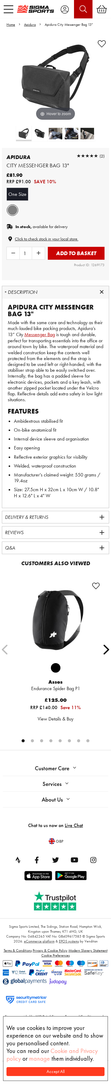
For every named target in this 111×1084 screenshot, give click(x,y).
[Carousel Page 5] (60, 740)
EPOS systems (69, 941)
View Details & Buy (55, 719)
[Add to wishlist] (101, 44)
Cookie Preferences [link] (55, 955)
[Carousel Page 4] (51, 740)
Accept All (56, 1071)
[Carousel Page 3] (41, 740)
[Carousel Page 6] (69, 740)
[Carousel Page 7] (78, 740)
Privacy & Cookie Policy (50, 950)
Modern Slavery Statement (88, 950)
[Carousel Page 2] (32, 740)
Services (52, 784)
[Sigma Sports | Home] (35, 9)
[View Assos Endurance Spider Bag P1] (55, 620)
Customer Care (52, 768)
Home (10, 24)
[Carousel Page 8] (87, 740)
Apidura (30, 24)
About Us (52, 799)
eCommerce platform (39, 941)
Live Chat (74, 825)
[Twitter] (55, 860)
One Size (17, 194)
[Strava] (17, 860)
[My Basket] (101, 9)
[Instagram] (93, 860)
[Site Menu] (8, 9)
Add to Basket (76, 253)
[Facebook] (36, 860)
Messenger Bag (39, 334)
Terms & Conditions (18, 950)
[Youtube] (74, 860)
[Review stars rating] (87, 156)
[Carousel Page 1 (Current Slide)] (23, 740)
